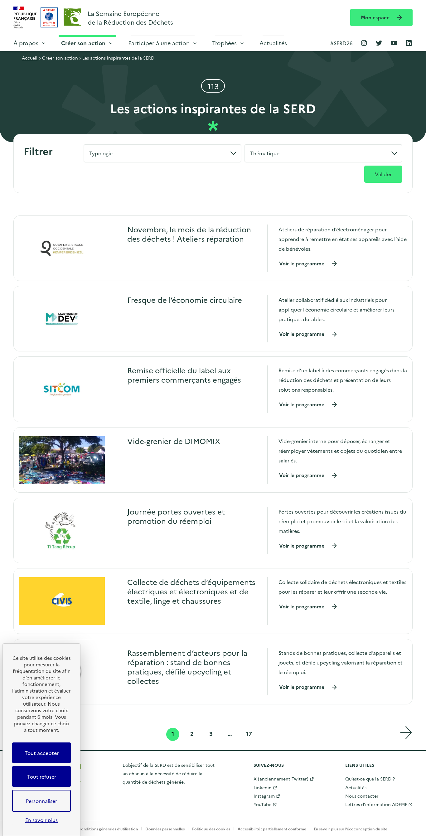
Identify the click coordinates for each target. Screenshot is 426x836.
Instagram (264, 796)
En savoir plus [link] (41, 819)
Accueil (29, 58)
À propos (25, 43)
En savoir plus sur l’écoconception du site (350, 828)
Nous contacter (362, 796)
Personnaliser (41, 800)
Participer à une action (159, 43)
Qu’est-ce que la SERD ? (370, 779)
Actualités (273, 43)
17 (249, 734)
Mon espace (376, 17)
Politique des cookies (211, 828)
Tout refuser (41, 776)
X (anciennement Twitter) (281, 779)
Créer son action (83, 43)
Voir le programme (308, 263)
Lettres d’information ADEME (376, 804)
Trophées (224, 43)
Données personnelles (165, 828)
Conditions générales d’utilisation (108, 828)
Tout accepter (42, 752)
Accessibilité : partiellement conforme (272, 828)
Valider (383, 174)
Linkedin (263, 787)
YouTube (262, 804)
